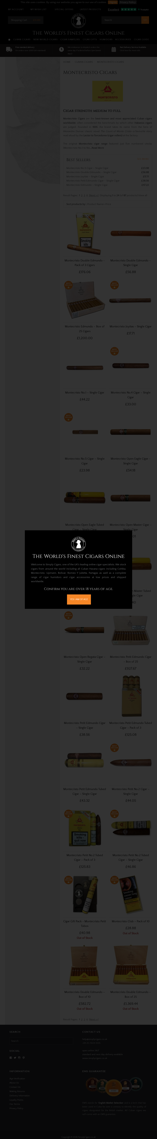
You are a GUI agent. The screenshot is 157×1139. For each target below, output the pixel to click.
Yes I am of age (79, 599)
